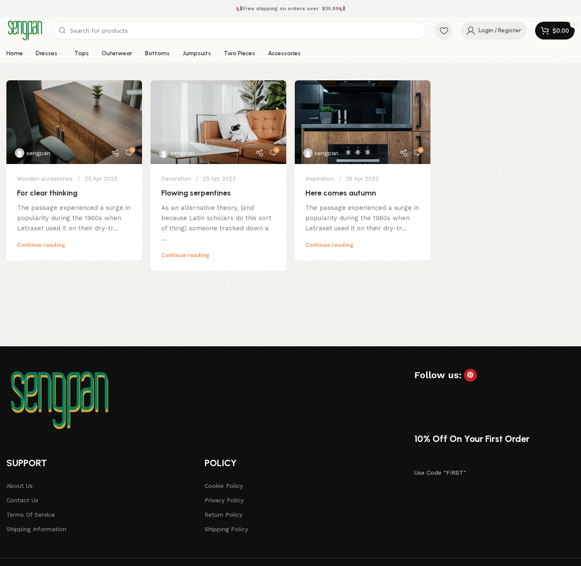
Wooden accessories (45, 178)
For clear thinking (47, 193)
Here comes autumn (340, 193)
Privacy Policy (224, 500)
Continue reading (41, 245)
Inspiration (319, 178)
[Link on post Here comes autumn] (362, 122)
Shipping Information (36, 529)
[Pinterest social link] (470, 375)
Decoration (176, 178)
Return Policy (223, 514)
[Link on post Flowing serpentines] (218, 122)
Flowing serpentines (196, 193)
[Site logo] (25, 30)
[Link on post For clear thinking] (74, 122)
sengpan (38, 153)
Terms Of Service (30, 514)
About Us (19, 485)
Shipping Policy (226, 529)
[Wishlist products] (443, 30)
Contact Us (22, 500)
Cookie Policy (224, 485)
